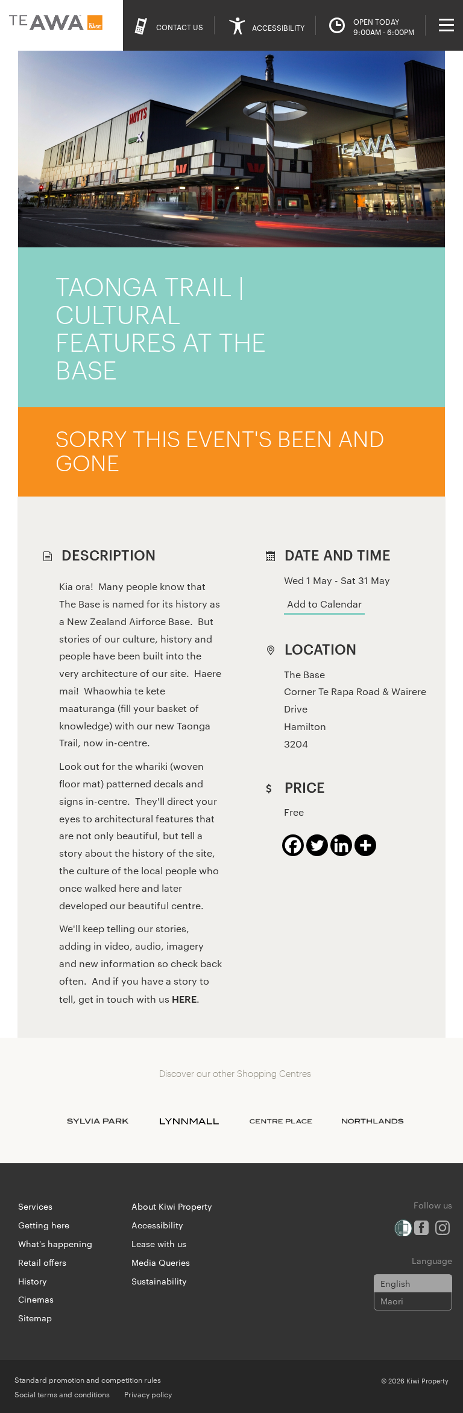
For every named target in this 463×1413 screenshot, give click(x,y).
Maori (391, 1301)
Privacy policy (148, 1393)
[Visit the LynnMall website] (189, 1121)
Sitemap (35, 1318)
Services (35, 1206)
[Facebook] (293, 845)
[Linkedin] (341, 845)
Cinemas (36, 1299)
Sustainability (159, 1281)
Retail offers (42, 1262)
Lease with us (158, 1243)
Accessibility (157, 1225)
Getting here (43, 1225)
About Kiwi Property (171, 1206)
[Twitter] (317, 845)
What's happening (55, 1243)
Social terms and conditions (62, 1393)
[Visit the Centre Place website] (281, 1121)
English (395, 1283)
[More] (365, 845)
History (32, 1281)
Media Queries (160, 1262)
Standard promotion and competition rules (87, 1379)
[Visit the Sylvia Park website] (97, 1121)
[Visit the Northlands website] (372, 1121)
